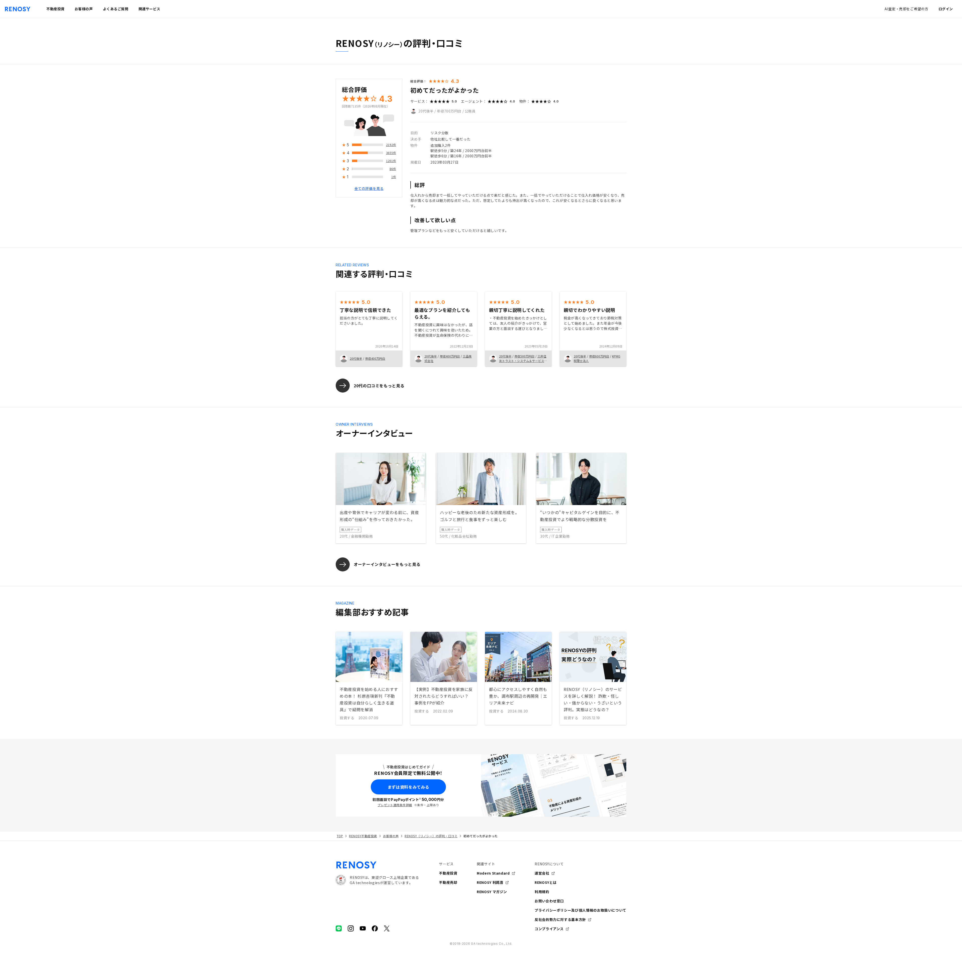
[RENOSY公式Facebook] (375, 928)
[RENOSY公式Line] (339, 928)
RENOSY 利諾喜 (490, 882)
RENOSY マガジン (492, 891)
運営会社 (542, 873)
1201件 (391, 161)
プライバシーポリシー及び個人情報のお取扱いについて (580, 910)
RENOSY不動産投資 (363, 836)
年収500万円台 (524, 356)
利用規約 (542, 891)
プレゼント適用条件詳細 (395, 805)
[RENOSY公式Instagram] (351, 928)
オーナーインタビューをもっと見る (387, 564)
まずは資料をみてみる (408, 787)
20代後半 (426, 110)
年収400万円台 (375, 358)
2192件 (391, 145)
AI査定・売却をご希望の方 (906, 8)
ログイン (945, 8)
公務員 (470, 110)
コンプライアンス (549, 928)
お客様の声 (391, 836)
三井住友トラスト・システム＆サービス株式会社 (523, 360)
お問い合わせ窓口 (549, 900)
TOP (340, 836)
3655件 (391, 153)
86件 (393, 169)
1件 (393, 177)
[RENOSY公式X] (387, 928)
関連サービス (149, 8)
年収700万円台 (449, 110)
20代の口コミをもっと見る (379, 386)
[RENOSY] (377, 865)
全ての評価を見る (369, 188)
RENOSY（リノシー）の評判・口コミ (431, 836)
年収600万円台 (599, 356)
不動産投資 (448, 873)
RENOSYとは (546, 882)
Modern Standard (493, 873)
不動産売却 (448, 882)
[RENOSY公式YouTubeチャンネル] (363, 928)
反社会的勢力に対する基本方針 (560, 919)
